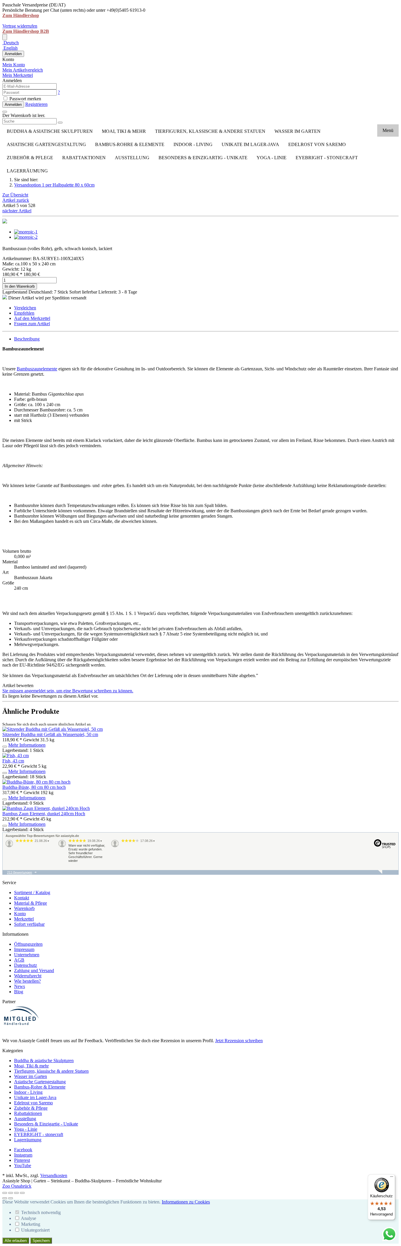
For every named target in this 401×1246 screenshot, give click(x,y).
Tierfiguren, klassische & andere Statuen (210, 131)
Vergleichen (25, 307)
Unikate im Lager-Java (250, 144)
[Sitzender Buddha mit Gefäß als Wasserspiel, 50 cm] (52, 729)
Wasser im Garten (297, 131)
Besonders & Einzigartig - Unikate (203, 157)
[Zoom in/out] (22, 1193)
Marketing (30, 1224)
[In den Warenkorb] (4, 746)
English (10, 47)
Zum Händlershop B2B (25, 31)
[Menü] (391, 1177)
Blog (18, 991)
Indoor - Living (193, 144)
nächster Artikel (16, 210)
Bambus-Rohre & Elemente (129, 144)
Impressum (24, 949)
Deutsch (10, 42)
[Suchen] (60, 122)
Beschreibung (27, 338)
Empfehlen (24, 313)
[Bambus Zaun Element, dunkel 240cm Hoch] (46, 808)
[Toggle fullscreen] (16, 1193)
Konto (20, 913)
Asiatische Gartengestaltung (46, 144)
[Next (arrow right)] (10, 1198)
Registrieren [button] (36, 104)
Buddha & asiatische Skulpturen (50, 131)
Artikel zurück (15, 200)
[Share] (10, 1193)
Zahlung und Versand (34, 970)
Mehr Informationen (27, 744)
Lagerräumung (27, 170)
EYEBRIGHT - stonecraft (327, 157)
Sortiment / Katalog (32, 892)
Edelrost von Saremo (317, 144)
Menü (388, 130)
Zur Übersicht (15, 194)
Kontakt (21, 897)
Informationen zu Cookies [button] (186, 1201)
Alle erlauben (16, 1240)
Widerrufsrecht (27, 975)
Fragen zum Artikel (32, 323)
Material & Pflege (30, 903)
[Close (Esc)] (4, 1193)
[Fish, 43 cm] (15, 755)
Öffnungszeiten (28, 944)
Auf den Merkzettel (32, 318)
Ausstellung (132, 157)
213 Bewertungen (19, 872)
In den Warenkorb (20, 286)
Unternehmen (26, 954)
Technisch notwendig (41, 1212)
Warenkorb (24, 908)
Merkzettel (24, 918)
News (19, 986)
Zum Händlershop (20, 15)
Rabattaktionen (84, 157)
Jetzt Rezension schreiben (239, 1040)
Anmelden (13, 54)
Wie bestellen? (27, 981)
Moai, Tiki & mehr (124, 131)
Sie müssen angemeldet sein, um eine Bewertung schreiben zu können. (67, 690)
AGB (19, 959)
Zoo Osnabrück (16, 1186)
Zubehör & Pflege (30, 157)
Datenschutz (25, 965)
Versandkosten (53, 1175)
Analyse (28, 1218)
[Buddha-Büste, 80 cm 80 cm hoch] (36, 781)
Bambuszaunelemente (37, 368)
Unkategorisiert (35, 1230)
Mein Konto (13, 64)
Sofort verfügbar (29, 924)
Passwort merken (24, 98)
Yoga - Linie (272, 157)
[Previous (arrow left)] (4, 1198)
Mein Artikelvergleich (22, 69)
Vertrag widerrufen (19, 25)
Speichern (41, 1240)
